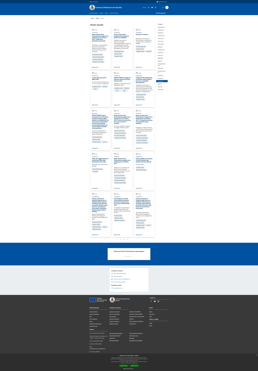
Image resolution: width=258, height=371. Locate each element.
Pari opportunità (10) (161, 64)
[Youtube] (151, 7)
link (136, 362)
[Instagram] (155, 7)
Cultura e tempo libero (114, 314)
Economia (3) (161, 44)
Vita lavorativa (112, 316)
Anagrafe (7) (160, 33)
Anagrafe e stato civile (114, 311)
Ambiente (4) (161, 30)
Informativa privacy (133, 336)
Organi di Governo (93, 311)
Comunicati (151, 314)
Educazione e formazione (135, 311)
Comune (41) (161, 38)
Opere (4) (160, 61)
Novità (97, 18)
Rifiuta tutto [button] (134, 365)
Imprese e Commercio (114, 319)
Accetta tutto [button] (123, 365)
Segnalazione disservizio (114, 336)
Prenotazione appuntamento (115, 333)
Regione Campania (93, 2)
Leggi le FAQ (112, 338)
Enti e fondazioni (93, 319)
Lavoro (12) (160, 55)
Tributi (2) (160, 87)
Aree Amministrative (94, 314)
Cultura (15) (160, 41)
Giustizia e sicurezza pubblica (136, 314)
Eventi (150, 325)
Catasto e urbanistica (114, 321)
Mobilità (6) (160, 58)
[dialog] (129, 362)
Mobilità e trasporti (113, 324)
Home (92, 18)
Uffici (90, 316)
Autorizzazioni (132, 324)
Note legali (131, 338)
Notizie (150, 311)
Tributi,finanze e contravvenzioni (136, 316)
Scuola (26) (160, 75)
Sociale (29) (160, 81)
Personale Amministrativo (95, 324)
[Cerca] (167, 7)
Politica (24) (160, 68)
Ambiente (131, 319)
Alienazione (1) (161, 27)
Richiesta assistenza (114, 340)
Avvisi (96, 30)
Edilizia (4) (160, 47)
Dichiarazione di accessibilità (135, 340)
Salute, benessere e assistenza (136, 321)
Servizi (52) (160, 78)
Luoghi (150, 323)
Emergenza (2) (161, 50)
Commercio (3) (161, 35)
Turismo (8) (160, 89)
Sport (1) (160, 84)
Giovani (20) (160, 52)
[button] (129, 368)
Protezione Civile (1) (161, 71)
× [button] (256, 355)
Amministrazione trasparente (136, 333)
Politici (91, 321)
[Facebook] (148, 7)
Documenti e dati (93, 326)
